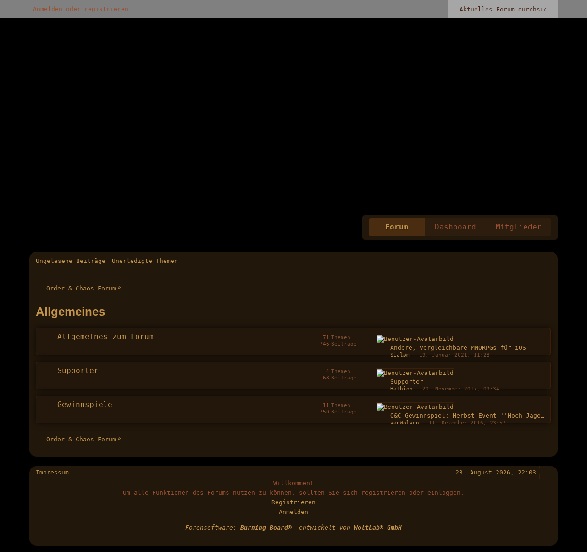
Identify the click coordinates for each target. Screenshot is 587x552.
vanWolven (404, 423)
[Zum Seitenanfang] (547, 472)
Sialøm (400, 355)
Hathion (401, 389)
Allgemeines (70, 311)
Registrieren (293, 502)
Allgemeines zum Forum (105, 337)
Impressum (52, 472)
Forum (396, 227)
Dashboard (455, 227)
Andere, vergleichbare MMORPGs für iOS (458, 347)
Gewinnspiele (84, 405)
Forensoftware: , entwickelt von (293, 527)
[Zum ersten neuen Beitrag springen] (415, 339)
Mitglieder (519, 227)
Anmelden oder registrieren (80, 9)
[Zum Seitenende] (547, 261)
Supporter (78, 371)
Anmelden (293, 511)
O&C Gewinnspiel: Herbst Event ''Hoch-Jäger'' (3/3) (482, 415)
